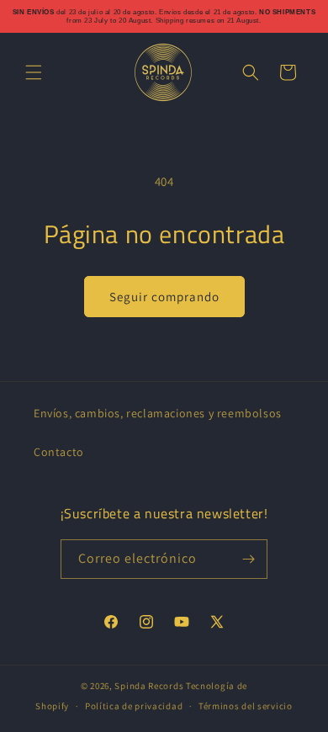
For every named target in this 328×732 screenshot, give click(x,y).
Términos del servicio (245, 706)
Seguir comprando (164, 297)
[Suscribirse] (248, 559)
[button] (33, 72)
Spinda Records (148, 686)
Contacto (59, 451)
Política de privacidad (134, 706)
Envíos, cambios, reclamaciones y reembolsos (158, 413)
